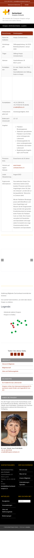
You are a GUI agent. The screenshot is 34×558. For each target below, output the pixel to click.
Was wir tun (23, 474)
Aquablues (28, 527)
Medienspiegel (6, 516)
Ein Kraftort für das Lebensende (12, 382)
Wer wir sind (23, 470)
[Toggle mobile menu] (30, 10)
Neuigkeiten (6, 501)
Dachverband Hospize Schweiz (11, 527)
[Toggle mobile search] (27, 10)
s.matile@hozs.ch (18, 107)
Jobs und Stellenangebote (10, 371)
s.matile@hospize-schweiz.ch (10, 452)
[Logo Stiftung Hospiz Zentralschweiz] (17, 260)
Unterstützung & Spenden (24, 483)
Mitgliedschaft (6, 367)
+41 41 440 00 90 (6, 450)
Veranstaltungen (7, 505)
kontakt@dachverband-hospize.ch (22, 1)
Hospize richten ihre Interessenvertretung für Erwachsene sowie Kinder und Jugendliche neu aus (17, 388)
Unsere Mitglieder (24, 478)
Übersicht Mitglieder (8, 364)
